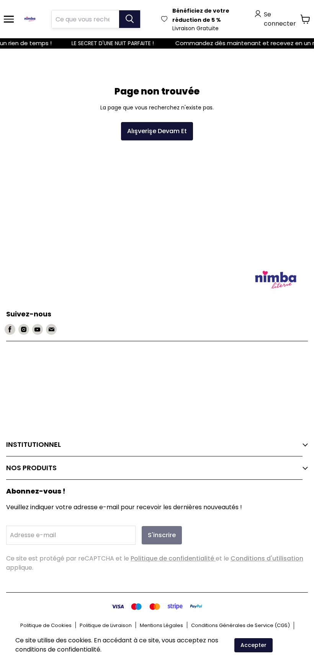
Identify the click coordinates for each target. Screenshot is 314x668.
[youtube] (37, 329)
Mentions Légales (161, 625)
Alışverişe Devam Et (157, 131)
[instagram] (23, 329)
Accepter (253, 645)
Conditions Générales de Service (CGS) (240, 625)
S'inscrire (162, 535)
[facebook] (10, 329)
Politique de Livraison (106, 625)
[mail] (51, 329)
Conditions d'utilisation (267, 558)
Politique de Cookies (46, 625)
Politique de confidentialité (173, 558)
